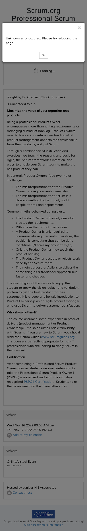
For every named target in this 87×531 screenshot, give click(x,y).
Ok (44, 55)
